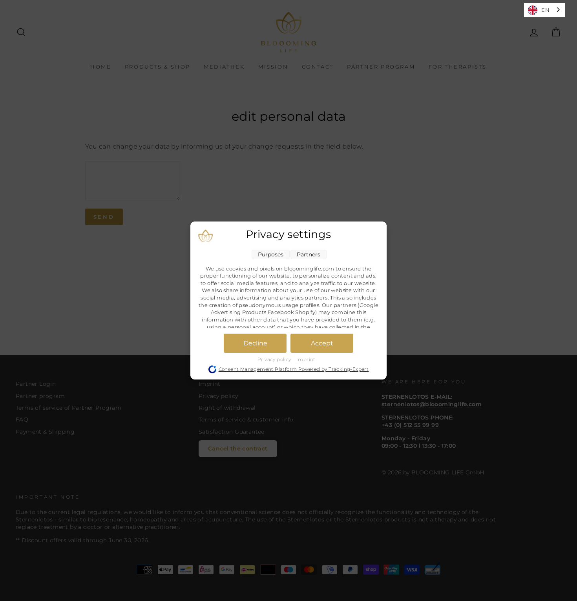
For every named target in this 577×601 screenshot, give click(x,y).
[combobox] (544, 10)
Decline (255, 343)
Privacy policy (274, 359)
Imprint (306, 359)
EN (545, 10)
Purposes (270, 254)
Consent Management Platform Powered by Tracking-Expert (294, 369)
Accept (322, 343)
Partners (308, 254)
